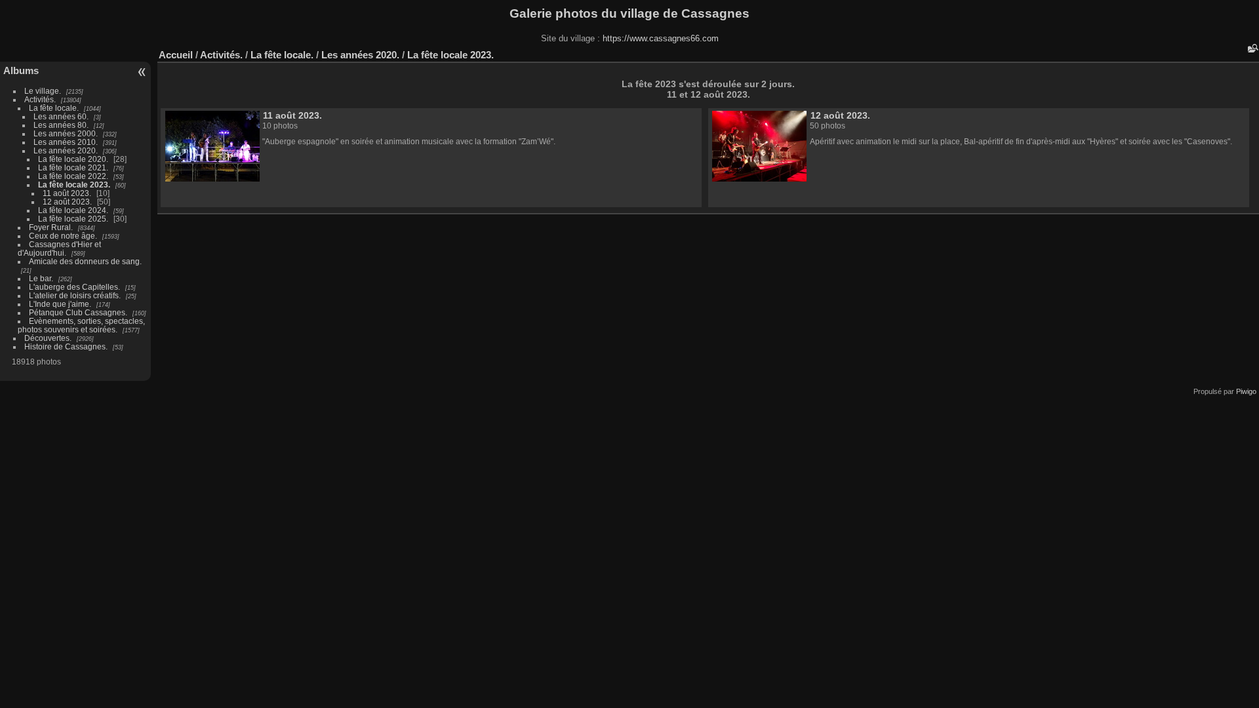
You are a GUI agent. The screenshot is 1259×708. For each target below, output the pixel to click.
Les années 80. (61, 125)
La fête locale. (54, 108)
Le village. (42, 91)
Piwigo (1246, 391)
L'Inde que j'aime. (60, 304)
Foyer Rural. (51, 227)
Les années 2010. (65, 142)
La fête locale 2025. (73, 218)
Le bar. (41, 278)
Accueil (176, 54)
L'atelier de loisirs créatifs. (75, 295)
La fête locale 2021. (73, 167)
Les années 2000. (65, 133)
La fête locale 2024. (73, 210)
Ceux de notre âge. (63, 235)
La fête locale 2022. (73, 176)
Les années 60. (61, 116)
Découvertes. (47, 338)
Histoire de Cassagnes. (66, 346)
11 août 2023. (67, 193)
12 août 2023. (67, 201)
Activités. (40, 99)
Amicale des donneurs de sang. (85, 261)
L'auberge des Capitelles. (74, 287)
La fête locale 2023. (74, 184)
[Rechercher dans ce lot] (1252, 48)
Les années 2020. (65, 150)
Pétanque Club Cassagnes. (78, 312)
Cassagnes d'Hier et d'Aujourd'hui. (59, 248)
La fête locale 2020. (73, 159)
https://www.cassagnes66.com (661, 38)
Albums (21, 70)
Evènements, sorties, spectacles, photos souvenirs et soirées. (81, 325)
